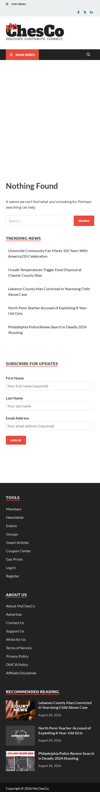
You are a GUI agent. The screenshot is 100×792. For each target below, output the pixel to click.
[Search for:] (50, 221)
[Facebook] (78, 12)
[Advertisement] (50, 119)
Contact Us (15, 622)
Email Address (17, 418)
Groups (12, 534)
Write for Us (16, 639)
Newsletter (15, 517)
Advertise (14, 614)
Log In (11, 567)
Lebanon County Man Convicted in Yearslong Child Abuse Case (65, 705)
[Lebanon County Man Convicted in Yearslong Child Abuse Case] (20, 703)
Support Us (15, 631)
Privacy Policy (17, 656)
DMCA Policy (17, 664)
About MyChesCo (20, 606)
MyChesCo (41, 788)
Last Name (14, 398)
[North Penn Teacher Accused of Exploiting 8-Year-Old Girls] (20, 728)
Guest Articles (17, 542)
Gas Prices (14, 559)
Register (12, 576)
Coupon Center (18, 551)
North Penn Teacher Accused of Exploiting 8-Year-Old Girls (64, 730)
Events (11, 525)
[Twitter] (85, 12)
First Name (15, 378)
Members (13, 509)
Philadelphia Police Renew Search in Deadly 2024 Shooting (66, 755)
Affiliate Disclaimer (21, 673)
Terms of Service (19, 648)
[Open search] (88, 54)
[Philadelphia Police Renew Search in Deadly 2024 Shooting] (20, 754)
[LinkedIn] (91, 12)
